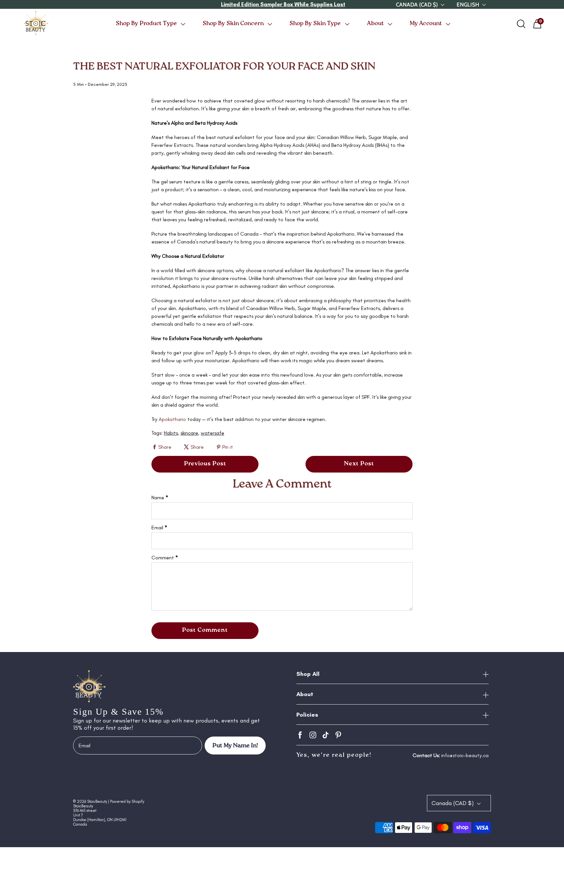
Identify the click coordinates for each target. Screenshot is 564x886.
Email (159, 527)
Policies (307, 714)
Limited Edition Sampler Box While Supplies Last (283, 4)
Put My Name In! (235, 746)
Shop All (308, 673)
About (304, 694)
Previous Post (205, 464)
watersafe (212, 433)
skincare (189, 433)
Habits (171, 433)
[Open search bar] (521, 24)
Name (159, 497)
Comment (164, 557)
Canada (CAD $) (453, 803)
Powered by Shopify (127, 801)
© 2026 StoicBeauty (90, 801)
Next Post (359, 464)
